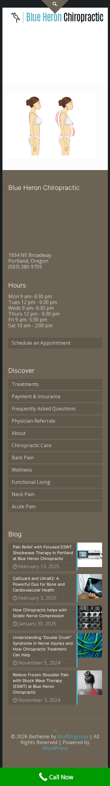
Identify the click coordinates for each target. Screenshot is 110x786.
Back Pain (23, 457)
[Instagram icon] (55, 757)
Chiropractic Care (31, 445)
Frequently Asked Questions (44, 408)
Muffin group (72, 736)
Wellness (22, 469)
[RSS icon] (61, 757)
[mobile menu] (99, 17)
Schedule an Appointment (41, 342)
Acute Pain (24, 506)
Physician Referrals (33, 420)
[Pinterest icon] (48, 757)
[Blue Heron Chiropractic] (57, 16)
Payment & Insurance (36, 396)
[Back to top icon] (55, 730)
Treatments (25, 384)
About (19, 433)
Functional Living (31, 482)
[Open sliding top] (55, 7)
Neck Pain (23, 494)
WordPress (55, 748)
